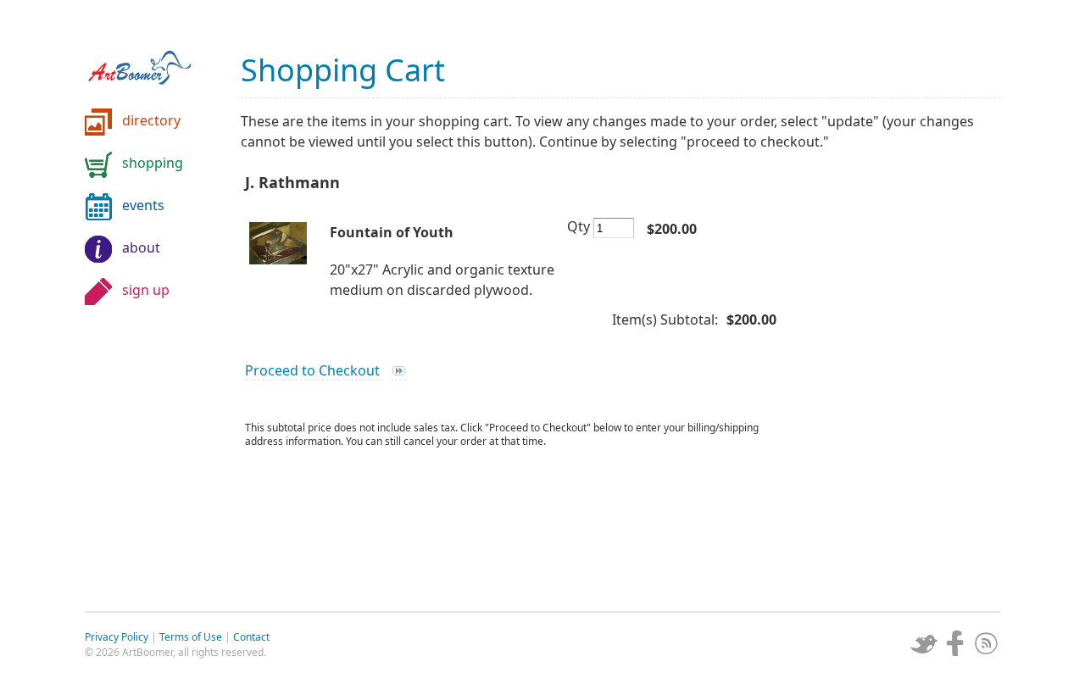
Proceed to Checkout (314, 370)
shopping (152, 162)
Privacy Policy (116, 637)
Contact (251, 637)
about (141, 247)
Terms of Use (190, 637)
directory (151, 120)
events (143, 205)
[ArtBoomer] (152, 59)
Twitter (924, 643)
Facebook (955, 643)
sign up (146, 290)
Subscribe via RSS (986, 643)
